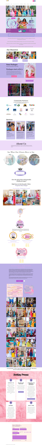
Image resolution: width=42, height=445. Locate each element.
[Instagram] (33, 1)
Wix (14, 444)
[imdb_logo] (7, 0)
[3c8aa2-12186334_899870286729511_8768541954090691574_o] (6, 0)
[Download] (24, 281)
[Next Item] (39, 197)
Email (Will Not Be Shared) (15, 431)
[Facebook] (34, 1)
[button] (9, 159)
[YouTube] (8, 0)
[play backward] (3, 159)
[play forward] (40, 159)
